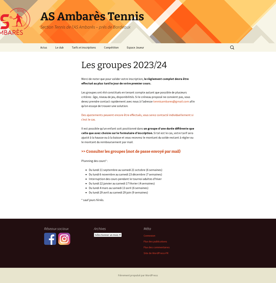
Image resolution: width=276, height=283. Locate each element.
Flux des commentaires (157, 247)
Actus (43, 47)
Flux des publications (155, 241)
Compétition (111, 47)
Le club (59, 47)
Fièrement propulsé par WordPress (138, 275)
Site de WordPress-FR (156, 253)
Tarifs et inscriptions (84, 47)
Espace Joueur (135, 47)
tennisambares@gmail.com (171, 101)
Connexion (149, 235)
